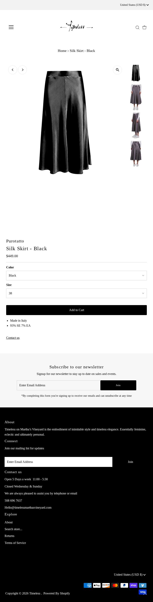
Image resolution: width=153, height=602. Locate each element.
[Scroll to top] (145, 594)
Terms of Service (15, 543)
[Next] (22, 69)
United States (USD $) (133, 4)
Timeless (35, 593)
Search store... (13, 529)
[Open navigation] (22, 27)
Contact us (13, 337)
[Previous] (12, 69)
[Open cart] (144, 27)
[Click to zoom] (117, 69)
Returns (9, 536)
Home (62, 51)
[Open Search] (137, 27)
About (9, 522)
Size (9, 285)
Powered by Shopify (56, 593)
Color (10, 267)
